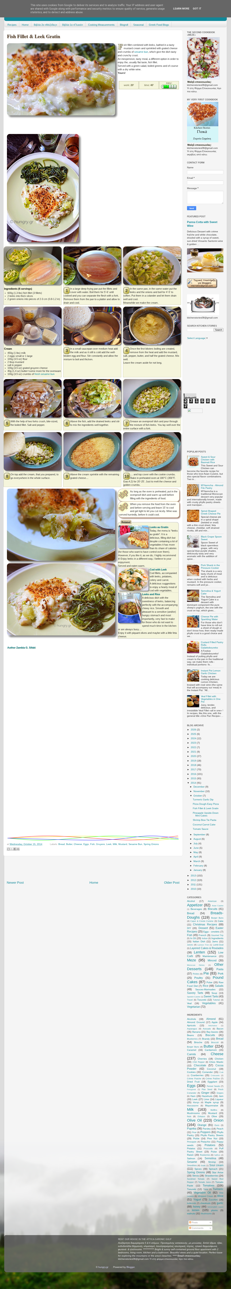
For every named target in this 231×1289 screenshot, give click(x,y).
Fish (92, 844)
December (199, 786)
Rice (205, 985)
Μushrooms (206, 1213)
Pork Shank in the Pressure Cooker (210, 566)
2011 (194, 884)
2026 (194, 729)
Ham (192, 1096)
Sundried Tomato (195, 1179)
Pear (194, 1132)
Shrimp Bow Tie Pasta (204, 820)
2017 (194, 769)
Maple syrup (212, 1102)
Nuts (189, 1116)
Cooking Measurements (101, 24)
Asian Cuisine (217, 906)
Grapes (220, 1093)
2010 (194, 889)
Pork (220, 973)
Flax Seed (207, 1089)
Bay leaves (212, 1032)
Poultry (198, 977)
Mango (196, 1102)
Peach (220, 1128)
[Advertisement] (68, 125)
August (197, 839)
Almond (211, 1018)
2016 (194, 774)
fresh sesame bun (44, 374)
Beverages (196, 909)
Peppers (205, 1132)
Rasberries (205, 1155)
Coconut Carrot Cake (204, 824)
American (212, 901)
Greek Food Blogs (159, 24)
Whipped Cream (205, 1196)
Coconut (211, 1069)
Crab (221, 1072)
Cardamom (211, 1050)
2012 (194, 880)
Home (25, 24)
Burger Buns (217, 918)
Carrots (191, 1054)
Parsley (207, 1128)
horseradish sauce (215, 1207)
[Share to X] (11, 849)
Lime (206, 1099)
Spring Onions (151, 844)
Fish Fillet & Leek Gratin (205, 808)
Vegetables (209, 1003)
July (195, 843)
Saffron (217, 1155)
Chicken (219, 1059)
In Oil (193, 938)
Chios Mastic (216, 1062)
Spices (198, 1169)
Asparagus (192, 1029)
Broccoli (215, 1042)
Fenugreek (191, 1089)
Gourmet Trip (217, 935)
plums (214, 1210)
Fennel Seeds (213, 1086)
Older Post (171, 882)
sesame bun (141, 52)
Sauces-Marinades (205, 989)
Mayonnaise (211, 1105)
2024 (194, 738)
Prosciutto (208, 1148)
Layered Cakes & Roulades (206, 948)
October (198, 795)
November (199, 791)
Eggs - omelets (211, 931)
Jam (221, 1096)
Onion (218, 1120)
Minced (212, 960)
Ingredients (217, 938)
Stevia (195, 1175)
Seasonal (138, 24)
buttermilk (191, 1203)
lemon (195, 1210)
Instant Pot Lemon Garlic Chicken (211, 672)
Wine (220, 1195)
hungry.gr (103, 1267)
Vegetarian (193, 1006)
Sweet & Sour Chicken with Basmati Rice (208, 460)
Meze (191, 960)
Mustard (122, 844)
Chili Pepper (199, 1062)
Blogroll (124, 24)
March (197, 861)
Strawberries (211, 1175)
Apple (215, 1022)
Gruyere (100, 844)
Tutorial (216, 1000)
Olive (214, 1116)
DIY (189, 928)
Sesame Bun (135, 844)
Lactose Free (203, 945)
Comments (197, 1228)
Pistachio (205, 1141)
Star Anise (217, 1172)
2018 (194, 765)
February (198, 865)
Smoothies (192, 1165)
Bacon (220, 1028)
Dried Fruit (193, 1082)
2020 (194, 756)
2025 (194, 734)
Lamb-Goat (218, 945)
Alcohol (191, 901)
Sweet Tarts (211, 996)
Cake (220, 921)
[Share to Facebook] (15, 849)
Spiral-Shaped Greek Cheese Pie (211, 512)
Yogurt (197, 1199)
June (196, 848)
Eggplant (212, 1082)
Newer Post (15, 882)
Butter (69, 844)
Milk (115, 844)
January (198, 870)
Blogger (130, 1267)
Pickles (196, 974)
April (196, 856)
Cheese (78, 844)
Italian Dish (199, 941)
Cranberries (197, 1075)
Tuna (205, 1189)
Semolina (210, 1158)
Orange (202, 1124)
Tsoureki (201, 1000)
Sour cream (216, 1165)
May (196, 852)
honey (196, 1206)
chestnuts (205, 1203)
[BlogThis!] (8, 849)
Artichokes (212, 1026)
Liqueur (219, 1099)
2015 (194, 778)
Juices (190, 945)
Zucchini (213, 1199)
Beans (190, 1035)
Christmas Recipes (205, 924)
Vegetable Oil (202, 1192)
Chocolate (200, 1065)
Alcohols (191, 1019)
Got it (197, 8)
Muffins (214, 1110)
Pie (206, 973)
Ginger (205, 1092)
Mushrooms (193, 1113)
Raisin (190, 1155)
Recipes (12, 24)
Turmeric (218, 1188)
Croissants (215, 1075)
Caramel (191, 1050)
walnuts (191, 1213)
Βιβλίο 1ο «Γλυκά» (72, 24)
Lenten (199, 952)
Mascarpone (193, 1105)
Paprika (191, 1128)
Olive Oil (194, 1120)
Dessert (203, 927)
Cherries (202, 1059)
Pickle (196, 1138)
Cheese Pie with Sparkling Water (209, 618)
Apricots (191, 1025)
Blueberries (192, 1039)
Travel (190, 1000)
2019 (194, 760)
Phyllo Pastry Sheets (212, 1135)
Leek (108, 844)
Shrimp (212, 1162)
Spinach (213, 1169)
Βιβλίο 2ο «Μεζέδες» (45, 24)
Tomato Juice (204, 1182)
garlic (220, 1203)
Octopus (201, 1116)
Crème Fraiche (194, 1078)
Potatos (191, 1148)
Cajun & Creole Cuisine (201, 921)
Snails (203, 1165)
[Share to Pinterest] (18, 849)
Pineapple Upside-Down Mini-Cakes (205, 814)
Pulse (209, 982)
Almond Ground (196, 1022)
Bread (61, 844)
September (199, 834)
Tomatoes (208, 1185)
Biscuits (212, 908)
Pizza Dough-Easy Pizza (206, 804)
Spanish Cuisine (193, 997)
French (202, 935)
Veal (189, 1003)
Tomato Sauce (200, 829)
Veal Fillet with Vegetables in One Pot (211, 699)
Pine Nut (212, 1138)
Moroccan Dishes (196, 965)
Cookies (191, 1072)
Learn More (181, 8)
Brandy (206, 1039)
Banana (196, 1032)
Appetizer (195, 905)
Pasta (219, 969)
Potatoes (210, 1145)
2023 (194, 743)
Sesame (192, 1161)
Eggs (86, 844)
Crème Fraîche (213, 1078)
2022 (194, 747)
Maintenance (209, 956)
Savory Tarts (195, 992)
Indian (205, 938)
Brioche (198, 1042)
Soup (214, 993)
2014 (194, 783)
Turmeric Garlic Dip (203, 799)
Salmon (191, 1158)
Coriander (207, 1072)
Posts (194, 1222)
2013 (194, 875)
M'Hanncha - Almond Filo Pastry (212, 486)
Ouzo (216, 1125)
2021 (194, 752)
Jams (215, 941)
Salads (219, 985)
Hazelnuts (207, 1096)
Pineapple (192, 1142)
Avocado (207, 1029)
